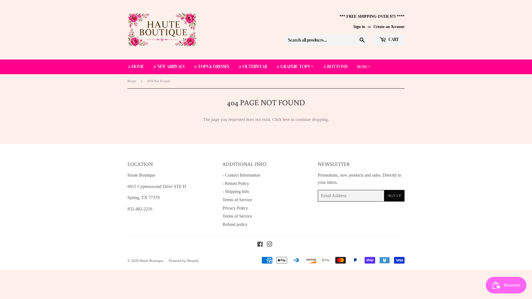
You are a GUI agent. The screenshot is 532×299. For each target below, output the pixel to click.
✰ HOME (135, 66)
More (362, 67)
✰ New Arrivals (169, 66)
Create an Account (389, 27)
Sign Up (394, 196)
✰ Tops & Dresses (211, 66)
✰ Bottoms (335, 66)
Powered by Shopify (184, 261)
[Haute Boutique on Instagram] (269, 245)
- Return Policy (235, 183)
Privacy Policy (235, 208)
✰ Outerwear (252, 66)
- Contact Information (241, 175)
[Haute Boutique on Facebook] (260, 245)
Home (131, 81)
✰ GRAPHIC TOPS (293, 66)
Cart (393, 39)
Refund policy (234, 224)
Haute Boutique (151, 261)
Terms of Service (237, 199)
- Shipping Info (235, 191)
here (286, 119)
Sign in (359, 27)
